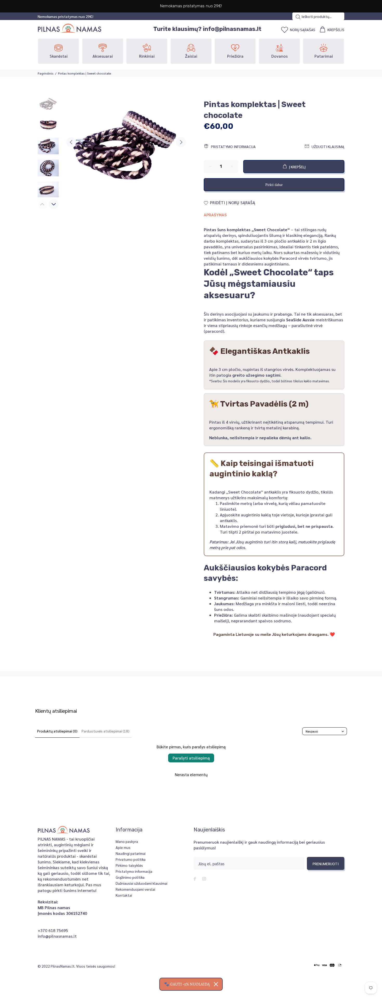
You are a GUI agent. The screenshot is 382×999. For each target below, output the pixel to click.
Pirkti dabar (274, 185)
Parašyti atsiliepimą (191, 758)
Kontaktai (124, 895)
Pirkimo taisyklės (129, 865)
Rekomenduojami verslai (135, 889)
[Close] (216, 984)
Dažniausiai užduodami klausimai (141, 883)
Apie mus (123, 847)
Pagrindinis (46, 73)
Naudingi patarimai (131, 853)
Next (181, 142)
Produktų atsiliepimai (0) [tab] (57, 731)
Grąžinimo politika (130, 877)
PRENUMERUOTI (326, 863)
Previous (71, 142)
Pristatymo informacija (134, 871)
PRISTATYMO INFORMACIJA (233, 146)
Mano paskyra (127, 841)
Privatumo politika (131, 859)
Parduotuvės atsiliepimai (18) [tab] (105, 731)
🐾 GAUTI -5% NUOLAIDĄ (187, 984)
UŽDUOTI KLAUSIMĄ (328, 146)
